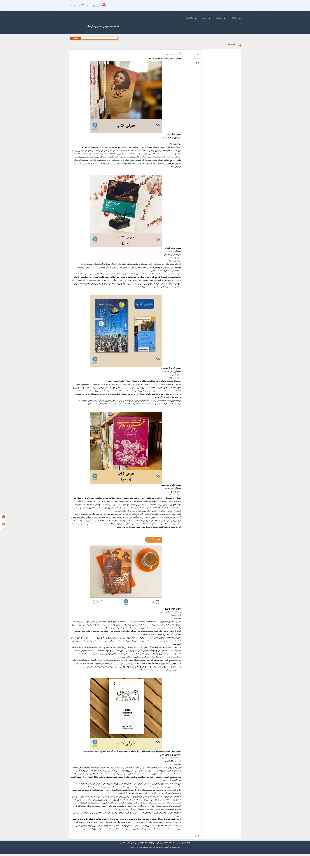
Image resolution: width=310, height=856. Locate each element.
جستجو (219, 18)
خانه (3, 520)
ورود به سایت (74, 6)
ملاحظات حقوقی (167, 842)
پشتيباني (189, 18)
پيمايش (234, 18)
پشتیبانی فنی (137, 842)
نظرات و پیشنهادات (151, 842)
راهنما (204, 18)
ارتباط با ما (179, 842)
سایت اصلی (125, 842)
